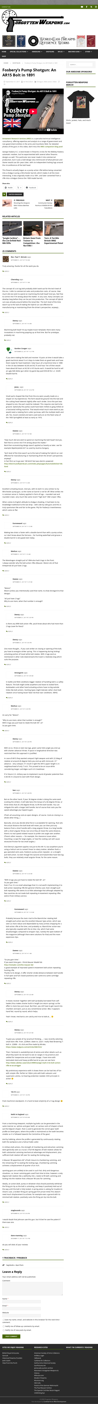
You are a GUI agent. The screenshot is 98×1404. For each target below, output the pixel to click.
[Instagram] (96, 7)
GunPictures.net (40, 1365)
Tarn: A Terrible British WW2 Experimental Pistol (53, 240)
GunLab (5, 1355)
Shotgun (40, 82)
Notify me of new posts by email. (18, 1330)
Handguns (36, 52)
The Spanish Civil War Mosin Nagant (47, 1390)
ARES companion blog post (51, 146)
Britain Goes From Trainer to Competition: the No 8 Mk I (32, 242)
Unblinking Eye (39, 1393)
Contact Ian (6, 7)
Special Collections (18, 52)
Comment (6, 1280)
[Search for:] (81, 65)
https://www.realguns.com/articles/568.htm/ (24, 1047)
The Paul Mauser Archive (43, 1388)
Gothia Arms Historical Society (45, 1363)
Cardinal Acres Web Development (55, 1402)
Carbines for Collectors (42, 1360)
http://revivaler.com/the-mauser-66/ (18, 965)
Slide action (48, 82)
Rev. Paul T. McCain (19, 257)
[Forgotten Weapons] (36, 31)
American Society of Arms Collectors (47, 1353)
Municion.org (39, 1380)
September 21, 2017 (13, 82)
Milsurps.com (39, 1375)
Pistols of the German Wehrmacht (46, 1385)
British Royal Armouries (10, 1353)
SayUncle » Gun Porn (14, 1265)
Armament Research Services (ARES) (16, 138)
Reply (7, 271)
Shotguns (50, 52)
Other (87, 52)
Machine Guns (74, 52)
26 (4, 84)
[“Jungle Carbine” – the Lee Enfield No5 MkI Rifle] (12, 228)
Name (5, 1299)
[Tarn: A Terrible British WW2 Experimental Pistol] (54, 228)
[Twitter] (91, 7)
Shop (4, 56)
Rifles (60, 52)
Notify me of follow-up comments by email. (22, 1326)
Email (4, 1306)
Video (55, 82)
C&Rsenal (37, 1358)
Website (5, 1312)
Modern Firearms (40, 1378)
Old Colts (37, 1383)
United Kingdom (15, 194)
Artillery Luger (39, 1355)
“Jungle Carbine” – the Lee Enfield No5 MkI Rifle (11, 240)
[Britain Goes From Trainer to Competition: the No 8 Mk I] (33, 228)
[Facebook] (86, 7)
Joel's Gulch (6, 1360)
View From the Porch (9, 1363)
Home (4, 52)
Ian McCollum (28, 82)
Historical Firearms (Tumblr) (12, 1358)
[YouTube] (82, 7)
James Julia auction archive (43, 1368)
